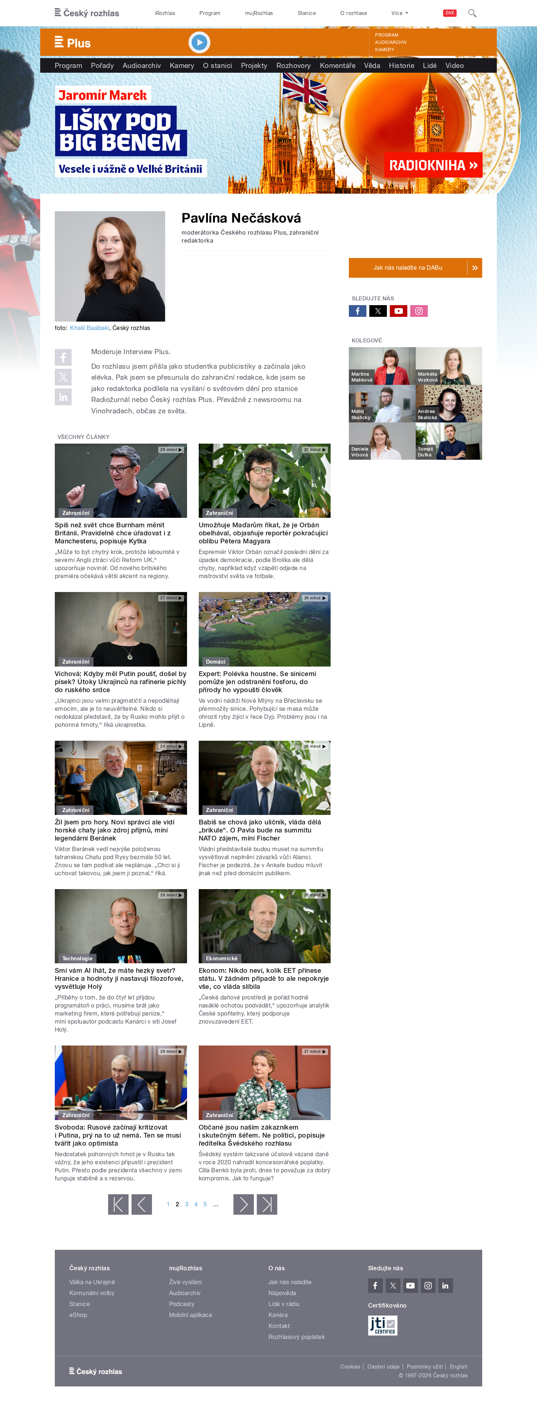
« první (118, 1204)
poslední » (267, 1204)
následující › (243, 1204)
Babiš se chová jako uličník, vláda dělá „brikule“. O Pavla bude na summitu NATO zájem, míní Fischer (260, 830)
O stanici (217, 65)
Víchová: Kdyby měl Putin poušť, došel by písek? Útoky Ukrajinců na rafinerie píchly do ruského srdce (120, 682)
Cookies (350, 1367)
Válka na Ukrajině (92, 1282)
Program (209, 13)
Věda (372, 65)
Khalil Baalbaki (89, 328)
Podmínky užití (425, 1367)
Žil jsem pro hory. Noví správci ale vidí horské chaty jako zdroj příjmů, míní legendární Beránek (114, 830)
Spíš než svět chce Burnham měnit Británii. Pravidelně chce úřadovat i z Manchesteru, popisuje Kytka (113, 533)
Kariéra (277, 1315)
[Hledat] (472, 13)
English (459, 1367)
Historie (401, 65)
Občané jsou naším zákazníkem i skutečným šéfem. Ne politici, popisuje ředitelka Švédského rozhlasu (262, 1135)
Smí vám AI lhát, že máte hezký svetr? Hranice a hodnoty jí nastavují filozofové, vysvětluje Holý (119, 978)
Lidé (430, 65)
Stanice (307, 13)
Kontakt (279, 1326)
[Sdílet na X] (63, 377)
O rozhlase (353, 13)
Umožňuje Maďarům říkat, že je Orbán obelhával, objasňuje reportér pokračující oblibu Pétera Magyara (263, 533)
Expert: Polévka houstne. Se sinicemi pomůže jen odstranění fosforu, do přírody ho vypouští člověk (257, 682)
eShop (78, 1315)
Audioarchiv (391, 42)
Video (455, 65)
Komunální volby (91, 1293)
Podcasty (182, 1304)
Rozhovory (294, 65)
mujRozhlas (259, 13)
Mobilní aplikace (191, 1315)
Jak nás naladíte (290, 1282)
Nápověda (282, 1293)
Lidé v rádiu (284, 1304)
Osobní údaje (383, 1367)
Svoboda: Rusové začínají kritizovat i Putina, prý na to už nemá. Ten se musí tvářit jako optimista (118, 1135)
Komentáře (337, 65)
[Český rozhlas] (87, 13)
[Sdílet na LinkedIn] (63, 396)
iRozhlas (165, 13)
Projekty (254, 65)
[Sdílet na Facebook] (63, 357)
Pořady (102, 65)
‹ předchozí (142, 1204)
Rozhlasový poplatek (296, 1336)
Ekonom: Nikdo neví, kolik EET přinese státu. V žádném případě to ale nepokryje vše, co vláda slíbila (264, 978)
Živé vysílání (185, 1282)
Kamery (384, 49)
